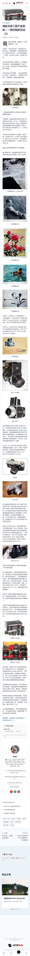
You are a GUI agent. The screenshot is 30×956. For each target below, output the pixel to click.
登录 (13, 858)
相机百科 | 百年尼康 (9, 813)
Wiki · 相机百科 (6, 23)
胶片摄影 (18, 822)
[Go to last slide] (4, 893)
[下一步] (25, 893)
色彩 (11, 825)
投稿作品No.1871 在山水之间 (14, 898)
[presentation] (15, 886)
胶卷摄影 (5, 822)
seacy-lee (8, 901)
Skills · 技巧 (6, 818)
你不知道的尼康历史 (9, 810)
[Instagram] (18, 791)
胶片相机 (5, 825)
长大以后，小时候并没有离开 (7, 835)
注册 (17, 858)
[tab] (11, 909)
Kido (6, 37)
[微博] (11, 791)
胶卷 (24, 818)
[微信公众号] (15, 791)
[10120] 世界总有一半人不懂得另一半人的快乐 (22, 836)
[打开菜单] (26, 3)
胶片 (24, 119)
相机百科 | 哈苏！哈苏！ (19, 430)
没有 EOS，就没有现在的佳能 (12, 806)
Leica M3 (18, 731)
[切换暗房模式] (27, 946)
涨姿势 (19, 818)
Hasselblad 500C (9, 731)
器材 (10, 726)
